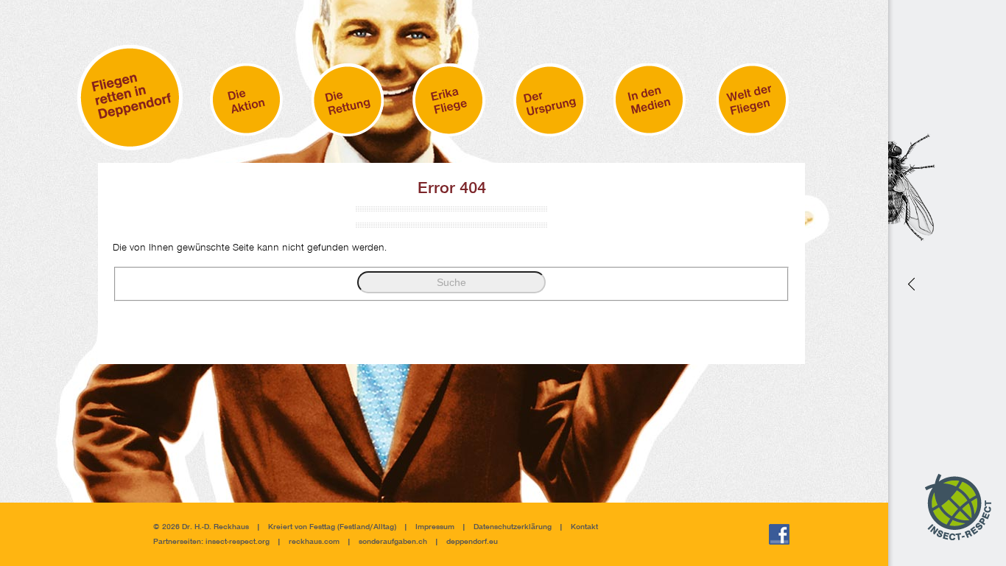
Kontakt (584, 527)
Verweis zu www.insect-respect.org (909, 282)
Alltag (383, 527)
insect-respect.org (236, 542)
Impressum (434, 527)
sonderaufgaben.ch (393, 542)
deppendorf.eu (472, 542)
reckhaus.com (314, 542)
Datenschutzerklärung (513, 527)
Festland (355, 527)
